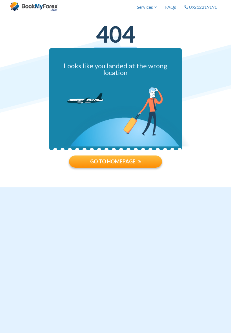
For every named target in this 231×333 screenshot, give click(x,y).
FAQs (170, 7)
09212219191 (202, 7)
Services (145, 7)
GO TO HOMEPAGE (113, 161)
